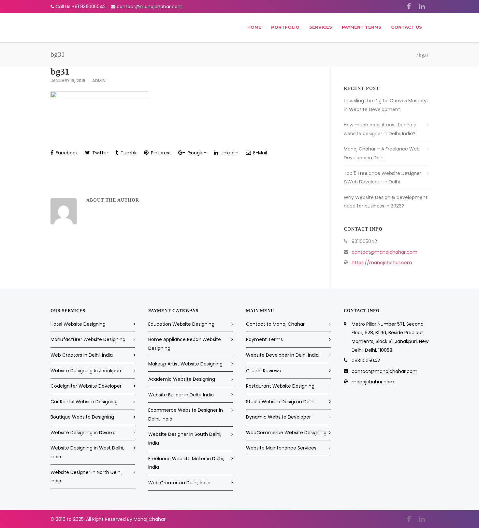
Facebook (66, 153)
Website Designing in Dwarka (83, 432)
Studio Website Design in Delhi (280, 401)
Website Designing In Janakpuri (86, 370)
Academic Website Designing (181, 379)
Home (254, 27)
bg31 (60, 71)
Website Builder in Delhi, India (181, 395)
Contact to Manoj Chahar (275, 324)
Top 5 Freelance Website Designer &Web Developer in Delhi (382, 177)
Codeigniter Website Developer (86, 386)
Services (320, 27)
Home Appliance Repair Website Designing (184, 343)
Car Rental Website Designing (84, 401)
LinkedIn (229, 153)
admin (99, 81)
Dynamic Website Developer (278, 417)
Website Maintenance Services (281, 448)
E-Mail (259, 153)
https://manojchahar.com (382, 262)
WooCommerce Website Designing (286, 432)
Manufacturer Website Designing (88, 339)
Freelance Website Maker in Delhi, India (186, 463)
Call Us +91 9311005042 (80, 6)
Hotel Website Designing (78, 324)
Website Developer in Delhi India (282, 355)
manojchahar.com (373, 381)
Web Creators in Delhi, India (82, 355)
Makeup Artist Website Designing (185, 364)
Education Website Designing (181, 324)
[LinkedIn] (421, 6)
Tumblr (128, 153)
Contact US (406, 27)
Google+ (196, 153)
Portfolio (285, 27)
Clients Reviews (263, 370)
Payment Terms (361, 27)
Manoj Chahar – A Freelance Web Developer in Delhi (382, 153)
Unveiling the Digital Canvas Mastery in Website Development (385, 105)
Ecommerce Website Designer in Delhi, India (185, 414)
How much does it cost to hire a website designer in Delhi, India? (380, 129)
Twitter (99, 153)
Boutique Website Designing (82, 417)
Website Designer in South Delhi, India (184, 438)
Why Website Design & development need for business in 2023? (386, 201)
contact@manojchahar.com (149, 6)
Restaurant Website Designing (280, 386)
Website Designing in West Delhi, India (87, 452)
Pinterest (160, 153)
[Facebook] (408, 6)
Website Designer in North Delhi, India (87, 476)
